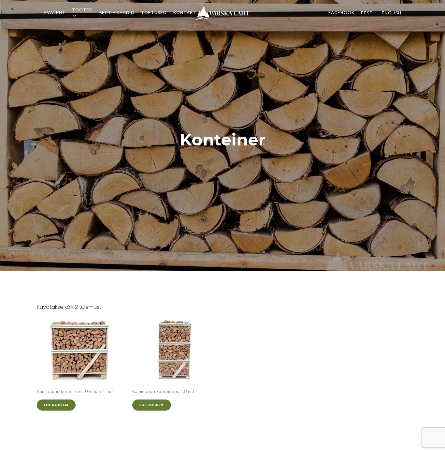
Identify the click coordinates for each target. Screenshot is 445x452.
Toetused (154, 12)
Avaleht (54, 12)
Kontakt (184, 12)
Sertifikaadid (117, 12)
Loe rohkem (56, 404)
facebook (341, 12)
